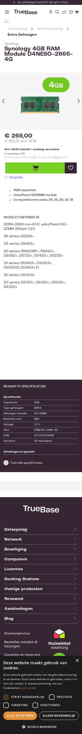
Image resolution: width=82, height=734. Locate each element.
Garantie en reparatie (22, 655)
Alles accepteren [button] (20, 715)
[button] (41, 463)
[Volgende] (78, 101)
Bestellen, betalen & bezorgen (21, 644)
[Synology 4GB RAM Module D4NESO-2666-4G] (41, 101)
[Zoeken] (57, 12)
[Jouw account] (50, 12)
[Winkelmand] (76, 12)
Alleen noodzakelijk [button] (59, 715)
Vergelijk (16, 177)
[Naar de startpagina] (25, 12)
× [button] (77, 660)
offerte (56, 157)
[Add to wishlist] (70, 168)
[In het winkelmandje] (35, 167)
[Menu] (7, 12)
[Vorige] (3, 101)
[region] (41, 101)
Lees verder (28, 688)
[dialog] (41, 695)
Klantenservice (17, 633)
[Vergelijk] (64, 12)
